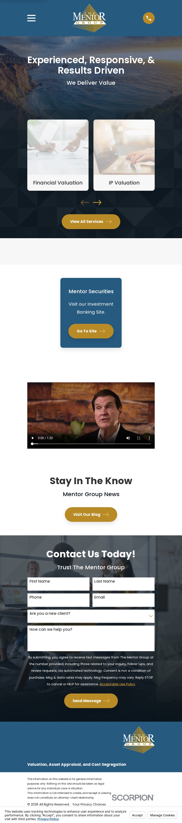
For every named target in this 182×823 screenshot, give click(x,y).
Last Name (104, 581)
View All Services (86, 221)
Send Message (87, 700)
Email (99, 597)
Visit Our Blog (86, 514)
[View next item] (97, 202)
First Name (40, 581)
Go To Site (87, 331)
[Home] (89, 18)
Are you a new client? (50, 613)
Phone (36, 597)
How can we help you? (51, 629)
